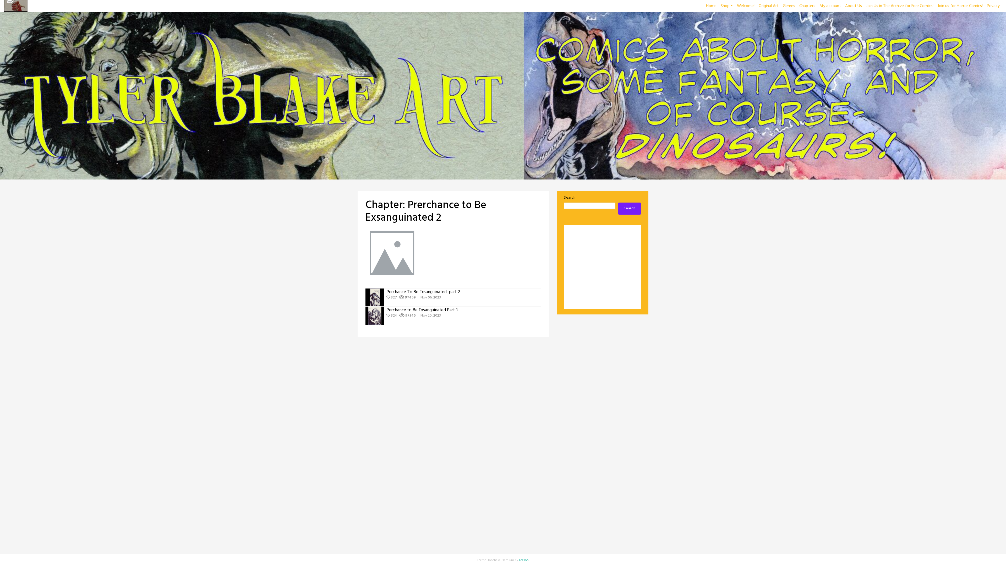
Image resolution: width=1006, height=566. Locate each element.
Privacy (993, 6)
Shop (725, 6)
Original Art (769, 6)
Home (711, 6)
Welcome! (745, 6)
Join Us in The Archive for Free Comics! (899, 6)
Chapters (807, 6)
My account (830, 6)
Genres (789, 6)
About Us (853, 6)
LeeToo (524, 560)
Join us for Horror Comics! (960, 6)
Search (570, 197)
